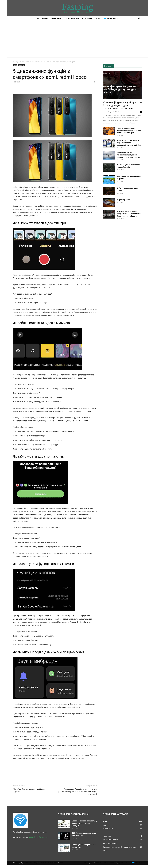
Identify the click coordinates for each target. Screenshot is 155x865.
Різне (98, 18)
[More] (37, 87)
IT (38, 18)
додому (15, 62)
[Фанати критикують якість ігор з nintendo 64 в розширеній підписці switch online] (109, 143)
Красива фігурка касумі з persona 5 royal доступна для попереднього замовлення (122, 105)
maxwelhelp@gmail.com (38, 837)
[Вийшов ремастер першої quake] (109, 191)
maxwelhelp (107, 112)
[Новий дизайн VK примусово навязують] (64, 848)
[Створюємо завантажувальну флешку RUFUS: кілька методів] (64, 824)
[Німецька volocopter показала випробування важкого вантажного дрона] (109, 155)
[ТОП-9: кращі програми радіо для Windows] (64, 836)
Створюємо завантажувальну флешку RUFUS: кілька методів (84, 823)
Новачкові (56, 18)
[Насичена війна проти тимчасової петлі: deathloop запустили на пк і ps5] (109, 131)
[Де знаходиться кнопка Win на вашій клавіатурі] (109, 167)
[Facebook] (15, 87)
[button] (139, 19)
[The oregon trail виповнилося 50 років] (109, 179)
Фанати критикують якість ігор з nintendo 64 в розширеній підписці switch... (129, 142)
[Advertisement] (77, 40)
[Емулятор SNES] (109, 202)
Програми (87, 18)
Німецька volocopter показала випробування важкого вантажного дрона (128, 154)
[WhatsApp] (32, 87)
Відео (45, 18)
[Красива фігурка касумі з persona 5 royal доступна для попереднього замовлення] (122, 85)
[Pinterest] (26, 87)
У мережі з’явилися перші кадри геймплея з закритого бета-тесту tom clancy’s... (129, 213)
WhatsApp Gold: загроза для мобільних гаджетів (29, 790)
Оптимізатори (72, 18)
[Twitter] (20, 87)
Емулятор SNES (123, 200)
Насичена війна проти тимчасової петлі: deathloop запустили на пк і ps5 (129, 130)
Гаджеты (29, 62)
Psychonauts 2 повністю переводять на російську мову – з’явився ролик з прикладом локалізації (77, 791)
